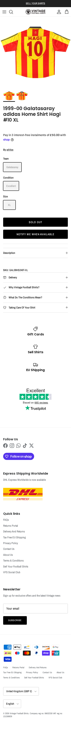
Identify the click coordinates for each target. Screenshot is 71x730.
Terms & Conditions (13, 560)
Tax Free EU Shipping (14, 537)
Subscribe (15, 620)
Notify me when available (36, 234)
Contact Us (8, 549)
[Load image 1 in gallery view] (35, 52)
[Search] (13, 12)
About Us (8, 555)
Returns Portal (10, 525)
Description (9, 253)
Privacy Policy (10, 543)
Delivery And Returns (14, 531)
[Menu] (4, 12)
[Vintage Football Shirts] (35, 11)
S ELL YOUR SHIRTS (35, 3)
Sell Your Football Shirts (15, 566)
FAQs (6, 520)
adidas (10, 149)
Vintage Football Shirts (19, 713)
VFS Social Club (11, 572)
